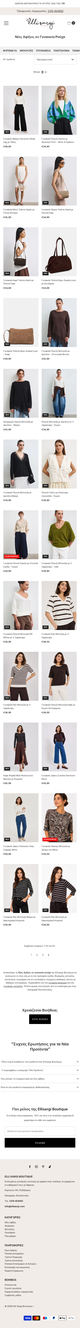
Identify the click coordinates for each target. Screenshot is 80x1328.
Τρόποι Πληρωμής (13, 1257)
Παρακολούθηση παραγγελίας (19, 1291)
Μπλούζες (9, 1229)
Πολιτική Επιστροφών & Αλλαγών (21, 1263)
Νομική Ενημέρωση (14, 1270)
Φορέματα (9, 1225)
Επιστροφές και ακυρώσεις (17, 1267)
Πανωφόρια (10, 1236)
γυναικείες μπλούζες (13, 986)
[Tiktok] (50, 1166)
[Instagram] (36, 1166)
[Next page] (48, 954)
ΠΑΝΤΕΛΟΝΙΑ (62, 50)
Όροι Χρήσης (11, 1250)
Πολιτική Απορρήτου (14, 1253)
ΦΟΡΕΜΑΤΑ (10, 50)
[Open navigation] (6, 23)
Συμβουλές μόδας (13, 1295)
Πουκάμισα (10, 1232)
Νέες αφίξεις (10, 1222)
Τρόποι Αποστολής (14, 1260)
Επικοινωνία (10, 1284)
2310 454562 (55, 11)
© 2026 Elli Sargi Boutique (18, 1306)
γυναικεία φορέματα (57, 982)
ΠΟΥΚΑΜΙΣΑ (43, 50)
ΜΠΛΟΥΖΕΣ (26, 50)
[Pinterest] (43, 1166)
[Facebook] (30, 1166)
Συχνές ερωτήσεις (13, 1288)
